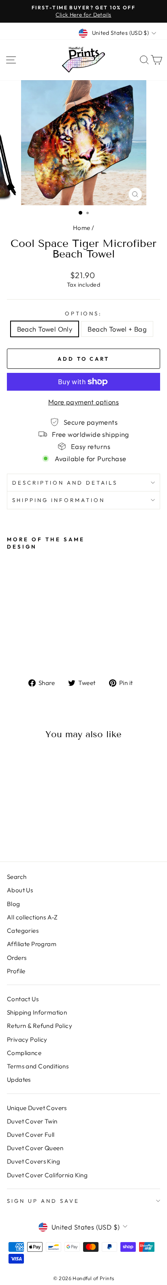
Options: (84, 313)
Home (81, 228)
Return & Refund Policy (39, 1026)
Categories (23, 930)
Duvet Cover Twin (32, 1121)
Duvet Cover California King (47, 1175)
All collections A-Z (32, 917)
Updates (19, 1079)
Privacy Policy (27, 1039)
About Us (20, 890)
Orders (16, 958)
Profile (16, 971)
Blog (13, 904)
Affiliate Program (31, 944)
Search (16, 877)
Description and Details (65, 482)
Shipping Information (37, 1012)
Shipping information (58, 500)
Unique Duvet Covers (37, 1108)
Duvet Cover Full (31, 1134)
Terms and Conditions (38, 1066)
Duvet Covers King (33, 1161)
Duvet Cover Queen (35, 1148)
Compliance (24, 1053)
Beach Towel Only (45, 329)
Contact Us (23, 999)
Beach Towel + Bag (117, 329)
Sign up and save (43, 1201)
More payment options (83, 402)
